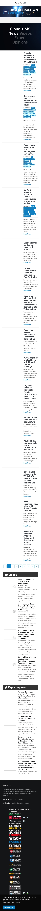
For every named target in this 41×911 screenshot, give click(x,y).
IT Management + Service (27, 162)
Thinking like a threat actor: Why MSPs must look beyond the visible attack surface (26, 695)
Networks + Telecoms (29, 71)
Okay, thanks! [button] (9, 907)
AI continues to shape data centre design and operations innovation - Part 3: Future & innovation (26, 634)
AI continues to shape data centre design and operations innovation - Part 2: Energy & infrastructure (26, 608)
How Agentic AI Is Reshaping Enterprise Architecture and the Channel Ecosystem (26, 740)
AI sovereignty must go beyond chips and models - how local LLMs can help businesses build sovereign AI (27, 765)
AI (31, 156)
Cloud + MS (27, 158)
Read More (27, 90)
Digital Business (31, 66)
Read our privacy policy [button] (11, 902)
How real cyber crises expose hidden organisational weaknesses (26, 582)
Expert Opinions (20, 40)
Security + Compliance (29, 116)
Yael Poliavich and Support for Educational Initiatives (26, 719)
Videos (26, 33)
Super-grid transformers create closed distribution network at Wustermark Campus (27, 660)
